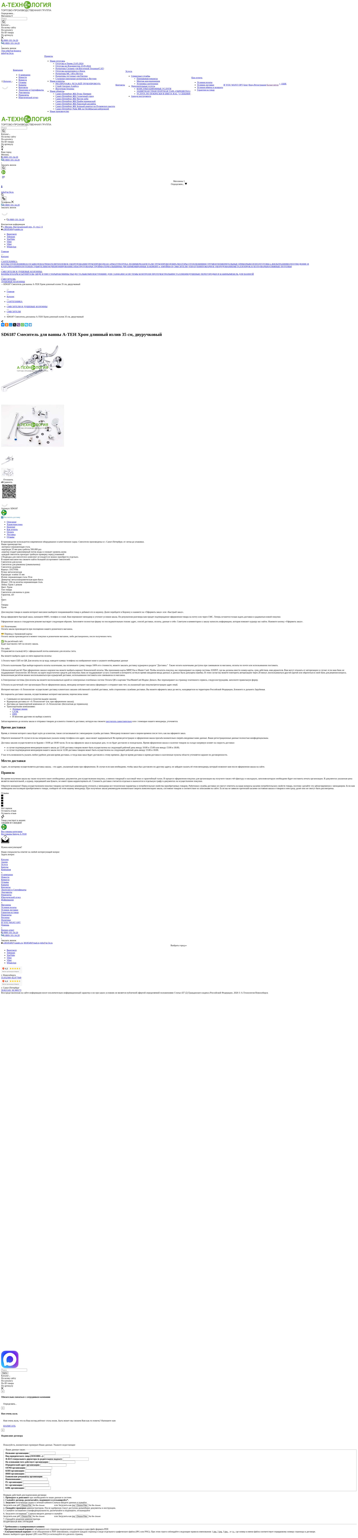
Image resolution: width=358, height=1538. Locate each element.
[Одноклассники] (6, 324)
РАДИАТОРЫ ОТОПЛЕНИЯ (188, 264)
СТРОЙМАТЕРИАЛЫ (103, 266)
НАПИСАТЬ (9, 1426)
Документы (6, 892)
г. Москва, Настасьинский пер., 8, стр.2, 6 (23, 227)
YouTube (11, 239)
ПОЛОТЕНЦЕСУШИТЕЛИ (32, 266)
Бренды (4, 867)
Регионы (5, 917)
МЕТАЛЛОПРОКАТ (243, 266)
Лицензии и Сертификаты (13, 890)
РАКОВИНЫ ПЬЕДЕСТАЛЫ (70, 274)
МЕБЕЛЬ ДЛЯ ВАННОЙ (241, 274)
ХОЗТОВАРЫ (260, 266)
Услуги (4, 864)
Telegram (11, 236)
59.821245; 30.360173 (11, 990)
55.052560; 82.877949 (11, 977)
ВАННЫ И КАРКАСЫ (12, 274)
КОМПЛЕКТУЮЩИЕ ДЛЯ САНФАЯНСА (106, 274)
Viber (9, 241)
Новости (5, 877)
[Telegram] (30, 324)
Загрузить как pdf (11, 1505)
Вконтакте (12, 234)
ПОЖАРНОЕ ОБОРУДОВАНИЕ (217, 266)
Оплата (10, 532)
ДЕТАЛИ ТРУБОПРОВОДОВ (159, 264)
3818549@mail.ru (31, 943)
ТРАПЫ (167, 274)
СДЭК (15, 711)
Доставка (11, 534)
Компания (6, 869)
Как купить (12, 529)
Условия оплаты (9, 907)
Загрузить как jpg (67, 1505)
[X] (14, 324)
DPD (14, 714)
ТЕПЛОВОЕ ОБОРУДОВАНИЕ (71, 264)
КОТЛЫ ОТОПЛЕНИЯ (12, 264)
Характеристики (15, 524)
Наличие (11, 527)
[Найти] (3, 22)
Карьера (5, 884)
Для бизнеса (15, 51)
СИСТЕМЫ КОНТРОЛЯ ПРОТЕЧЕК (145, 274)
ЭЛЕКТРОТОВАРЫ (82, 266)
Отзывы (10, 537)
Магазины (6, 905)
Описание (11, 522)
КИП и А (157, 266)
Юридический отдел (11, 897)
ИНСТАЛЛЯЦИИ (180, 274)
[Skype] (26, 324)
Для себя (5, 51)
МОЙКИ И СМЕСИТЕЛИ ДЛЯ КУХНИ (182, 266)
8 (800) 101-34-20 (10, 40)
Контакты (5, 887)
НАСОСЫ (29, 264)
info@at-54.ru (7, 53)
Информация (7, 900)
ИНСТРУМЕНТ (210, 264)
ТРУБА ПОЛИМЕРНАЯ (133, 264)
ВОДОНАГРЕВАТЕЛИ (45, 264)
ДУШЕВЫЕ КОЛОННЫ (13, 282)
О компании (7, 874)
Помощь (5, 925)
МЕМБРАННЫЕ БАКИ (142, 266)
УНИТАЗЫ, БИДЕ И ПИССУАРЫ (39, 274)
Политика (6, 920)
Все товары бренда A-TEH (14, 834)
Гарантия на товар (10, 912)
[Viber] (18, 324)
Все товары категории (11, 831)
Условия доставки (9, 910)
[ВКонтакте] (2, 324)
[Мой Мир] (10, 324)
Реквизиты (6, 895)
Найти (4, 1373)
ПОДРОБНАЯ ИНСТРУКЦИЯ (18, 1521)
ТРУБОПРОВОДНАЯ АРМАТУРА (104, 264)
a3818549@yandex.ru (13, 229)
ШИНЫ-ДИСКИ (122, 266)
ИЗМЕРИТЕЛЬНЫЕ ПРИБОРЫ (233, 264)
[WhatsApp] (22, 324)
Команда (5, 879)
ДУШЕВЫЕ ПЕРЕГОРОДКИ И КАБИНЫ (209, 274)
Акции (4, 862)
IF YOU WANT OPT (11, 922)
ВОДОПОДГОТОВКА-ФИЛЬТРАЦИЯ (268, 264)
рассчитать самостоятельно (119, 721)
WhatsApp (11, 247)
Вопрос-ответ (7, 930)
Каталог (5, 859)
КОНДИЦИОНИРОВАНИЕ (59, 266)
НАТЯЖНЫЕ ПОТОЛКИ (279, 266)
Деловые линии (19, 709)
